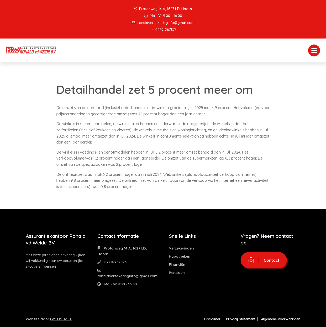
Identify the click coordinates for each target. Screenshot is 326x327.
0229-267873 (165, 29)
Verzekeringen (181, 248)
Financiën (177, 264)
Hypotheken (179, 256)
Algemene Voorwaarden (280, 319)
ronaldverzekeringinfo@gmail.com (166, 22)
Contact (271, 260)
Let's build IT (61, 319)
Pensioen (177, 272)
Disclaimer (212, 319)
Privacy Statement (240, 319)
